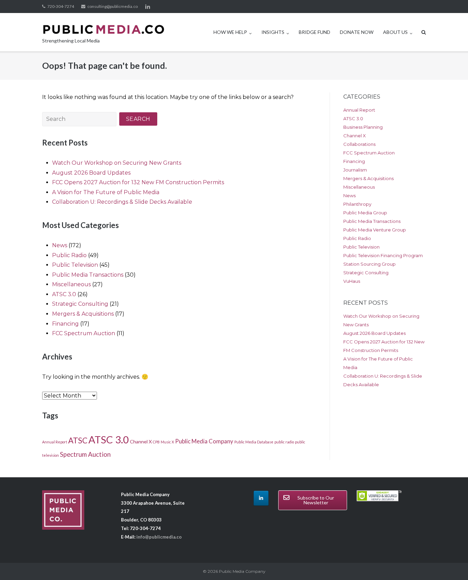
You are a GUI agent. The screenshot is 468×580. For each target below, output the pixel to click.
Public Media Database (253, 442)
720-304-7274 (60, 6)
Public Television (75, 265)
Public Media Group (365, 212)
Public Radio (69, 255)
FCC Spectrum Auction (83, 333)
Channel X (141, 441)
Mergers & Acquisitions (83, 314)
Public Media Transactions (87, 275)
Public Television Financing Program (383, 255)
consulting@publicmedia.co (112, 6)
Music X (167, 442)
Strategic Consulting (80, 304)
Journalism (355, 170)
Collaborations (359, 144)
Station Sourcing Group (369, 264)
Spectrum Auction (85, 454)
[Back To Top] (451, 563)
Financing (65, 323)
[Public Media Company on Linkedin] (261, 498)
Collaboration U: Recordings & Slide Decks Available (122, 202)
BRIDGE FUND (314, 32)
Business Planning (363, 127)
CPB (156, 442)
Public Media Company (204, 441)
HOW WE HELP (230, 32)
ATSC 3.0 (64, 294)
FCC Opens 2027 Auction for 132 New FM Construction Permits (138, 182)
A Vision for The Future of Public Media (105, 192)
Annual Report (54, 442)
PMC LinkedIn (147, 6)
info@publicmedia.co (159, 537)
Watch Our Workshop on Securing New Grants (116, 163)
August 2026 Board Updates (91, 172)
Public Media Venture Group (374, 229)
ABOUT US (395, 32)
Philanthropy (357, 204)
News (59, 245)
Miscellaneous (71, 284)
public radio (284, 442)
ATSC (77, 440)
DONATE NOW (356, 32)
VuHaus (351, 281)
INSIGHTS (272, 32)
